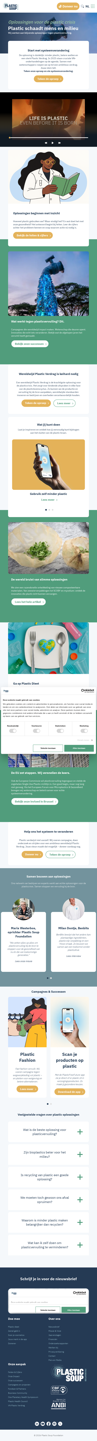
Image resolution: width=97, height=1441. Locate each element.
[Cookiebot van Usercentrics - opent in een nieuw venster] (83, 691)
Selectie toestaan (48, 748)
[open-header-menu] (92, 6)
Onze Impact (13, 1376)
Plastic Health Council (18, 1401)
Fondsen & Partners (17, 1389)
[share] (37, 1424)
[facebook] (48, 1424)
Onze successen (15, 1380)
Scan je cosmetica (16, 1335)
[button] (46, 510)
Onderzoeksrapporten (58, 1343)
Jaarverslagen (54, 1335)
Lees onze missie (23, 961)
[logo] (68, 1390)
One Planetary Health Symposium (23, 1397)
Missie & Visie (54, 1331)
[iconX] (60, 1424)
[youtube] (43, 1424)
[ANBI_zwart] (68, 1404)
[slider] (48, 137)
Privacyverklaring (56, 1351)
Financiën (52, 1339)
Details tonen (83, 740)
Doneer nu (70, 6)
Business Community (17, 1393)
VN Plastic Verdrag (16, 1405)
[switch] (36, 731)
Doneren (12, 1343)
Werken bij (53, 1347)
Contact (51, 1356)
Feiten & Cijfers (15, 1372)
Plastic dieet (13, 1326)
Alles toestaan (79, 748)
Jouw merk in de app (17, 1339)
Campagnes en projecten (19, 1384)
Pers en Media (54, 1360)
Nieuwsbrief (53, 1326)
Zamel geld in (14, 1331)
